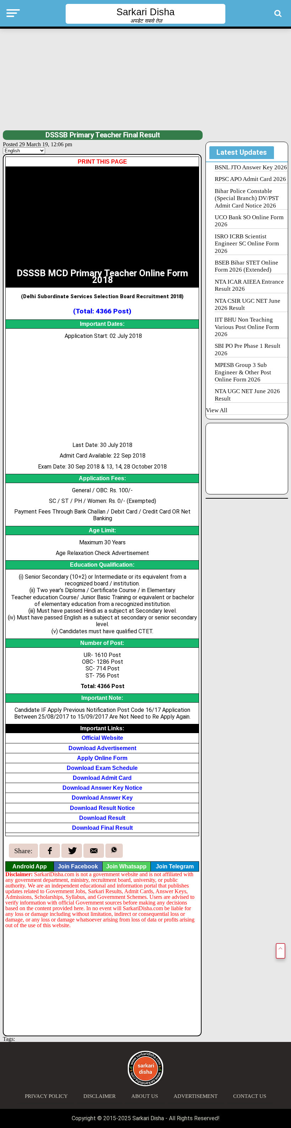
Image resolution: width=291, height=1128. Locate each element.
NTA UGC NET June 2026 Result (247, 395)
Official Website (102, 738)
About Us (144, 1096)
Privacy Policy (46, 1096)
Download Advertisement (102, 748)
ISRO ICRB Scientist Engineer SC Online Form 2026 (247, 243)
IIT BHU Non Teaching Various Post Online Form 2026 (247, 327)
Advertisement (196, 1096)
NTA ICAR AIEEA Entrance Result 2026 (249, 285)
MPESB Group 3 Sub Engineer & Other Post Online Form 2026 (243, 372)
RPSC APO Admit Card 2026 (250, 179)
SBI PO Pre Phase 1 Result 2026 (247, 349)
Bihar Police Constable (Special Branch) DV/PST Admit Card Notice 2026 (247, 198)
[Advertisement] (145, 78)
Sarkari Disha (145, 12)
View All (216, 410)
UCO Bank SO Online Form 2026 (249, 221)
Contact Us (249, 1096)
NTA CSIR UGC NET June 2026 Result (247, 304)
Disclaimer (99, 1096)
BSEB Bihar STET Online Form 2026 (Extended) (246, 266)
